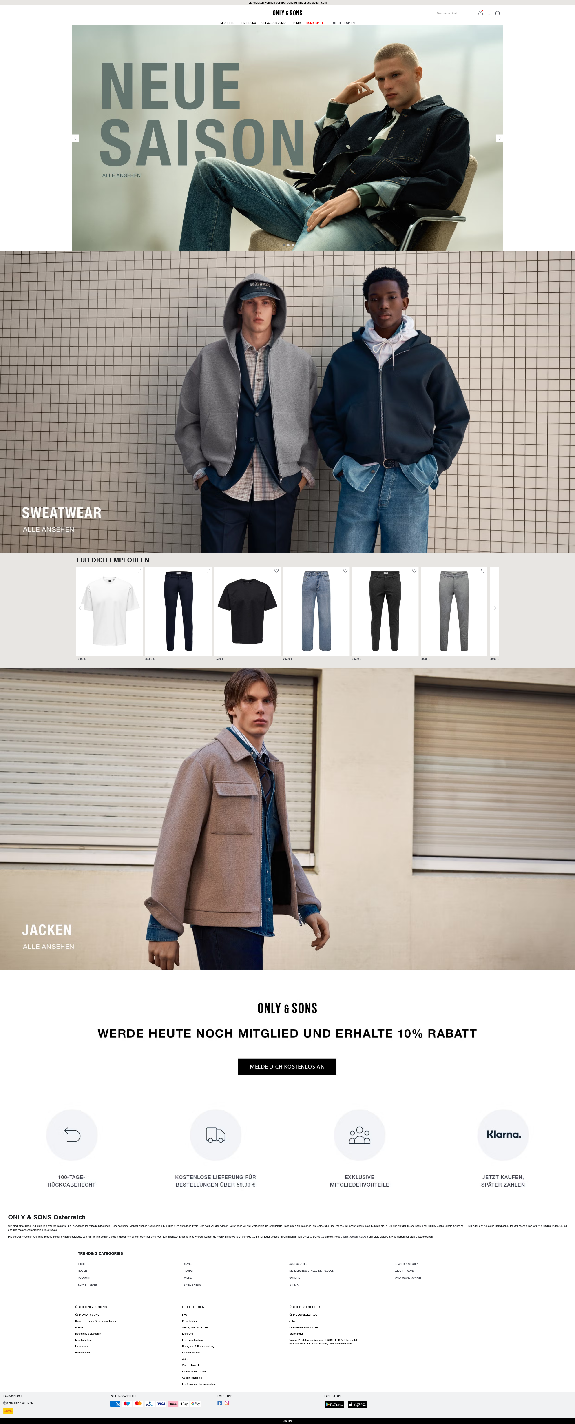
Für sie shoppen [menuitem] (343, 23)
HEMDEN (189, 1271)
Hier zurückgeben (192, 1340)
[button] (287, 3)
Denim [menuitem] (297, 23)
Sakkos (363, 1236)
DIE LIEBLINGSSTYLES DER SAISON (311, 1271)
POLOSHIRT (85, 1278)
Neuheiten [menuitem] (227, 23)
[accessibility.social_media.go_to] (219, 1404)
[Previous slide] (75, 138)
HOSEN (82, 1271)
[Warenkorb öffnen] (497, 13)
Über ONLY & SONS (91, 1307)
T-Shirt (468, 1226)
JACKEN (188, 1278)
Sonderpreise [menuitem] (316, 23)
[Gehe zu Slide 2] (288, 245)
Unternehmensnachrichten (303, 1327)
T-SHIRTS (83, 1264)
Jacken (353, 1236)
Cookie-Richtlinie (192, 1378)
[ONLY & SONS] (287, 14)
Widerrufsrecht (190, 1365)
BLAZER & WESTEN (406, 1264)
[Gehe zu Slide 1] (284, 245)
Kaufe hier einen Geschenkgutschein (96, 1321)
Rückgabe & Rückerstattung (198, 1346)
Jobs (292, 1321)
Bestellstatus (82, 1352)
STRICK (294, 1285)
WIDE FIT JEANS (405, 1271)
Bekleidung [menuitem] (248, 23)
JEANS (188, 1264)
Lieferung (187, 1333)
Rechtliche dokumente (88, 1333)
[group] (109, 616)
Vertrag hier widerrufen (195, 1327)
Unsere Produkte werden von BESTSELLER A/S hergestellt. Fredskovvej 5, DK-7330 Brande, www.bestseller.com (324, 1341)
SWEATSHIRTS (192, 1285)
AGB (185, 1359)
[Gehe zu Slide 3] (293, 245)
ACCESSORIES (298, 1264)
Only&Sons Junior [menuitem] (274, 23)
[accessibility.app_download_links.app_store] (358, 1405)
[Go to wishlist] (489, 14)
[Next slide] (499, 138)
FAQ (184, 1315)
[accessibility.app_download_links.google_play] (335, 1405)
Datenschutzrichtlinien (194, 1371)
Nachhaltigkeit (83, 1340)
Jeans (344, 1236)
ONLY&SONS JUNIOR (408, 1278)
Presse (79, 1327)
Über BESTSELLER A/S (303, 1315)
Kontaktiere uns (191, 1352)
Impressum (81, 1346)
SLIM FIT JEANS (88, 1285)
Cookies (287, 1421)
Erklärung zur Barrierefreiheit (198, 1384)
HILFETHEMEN (193, 1307)
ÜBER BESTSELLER (304, 1307)
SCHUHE (294, 1278)
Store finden (296, 1333)
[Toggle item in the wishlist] (138, 571)
